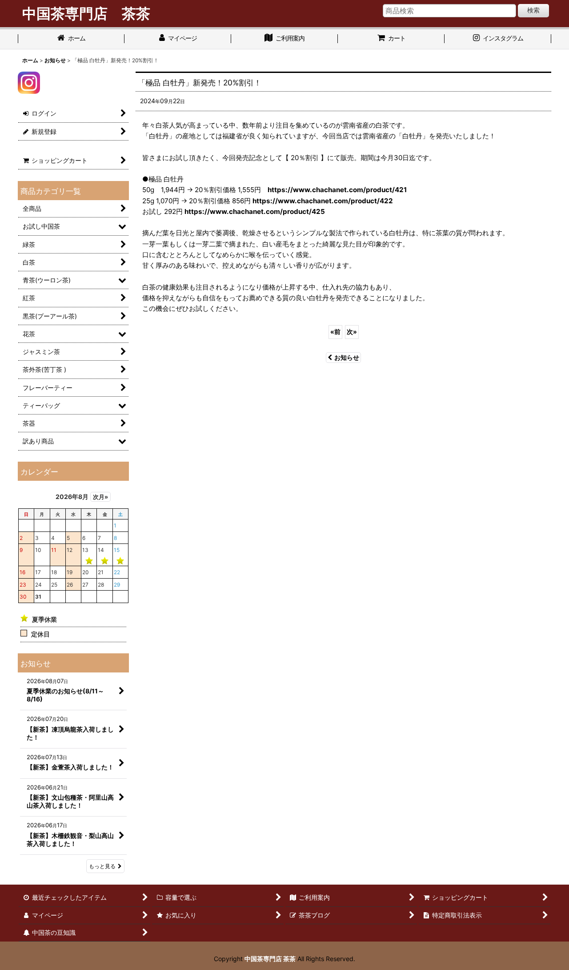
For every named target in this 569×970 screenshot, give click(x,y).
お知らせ (346, 357)
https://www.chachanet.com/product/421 (337, 189)
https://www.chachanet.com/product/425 (254, 211)
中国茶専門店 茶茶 (270, 958)
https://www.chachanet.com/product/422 (322, 201)
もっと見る (102, 866)
